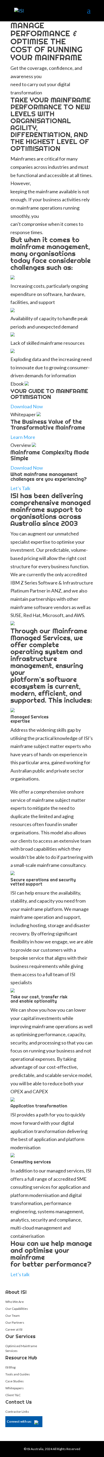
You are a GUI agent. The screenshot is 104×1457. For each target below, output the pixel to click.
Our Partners (14, 1322)
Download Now (26, 406)
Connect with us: (19, 1421)
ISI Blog (10, 1367)
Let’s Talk (20, 488)
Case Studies (14, 1381)
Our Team (12, 1316)
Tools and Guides (17, 1374)
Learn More (22, 437)
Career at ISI (13, 1329)
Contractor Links (17, 1412)
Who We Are (14, 1302)
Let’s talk (20, 1274)
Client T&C (13, 1395)
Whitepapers (14, 1388)
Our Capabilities (16, 1309)
